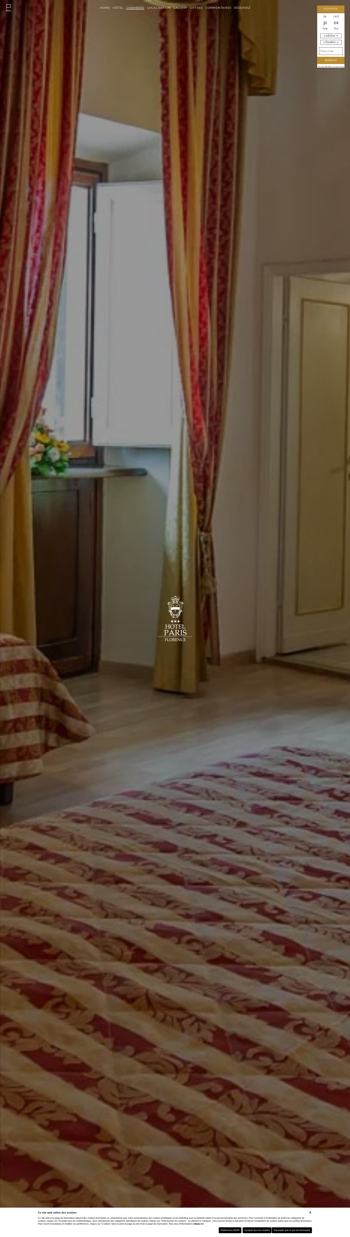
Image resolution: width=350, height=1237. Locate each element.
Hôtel (118, 7)
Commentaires (218, 7)
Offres (196, 7)
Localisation (159, 7)
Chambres (135, 7)
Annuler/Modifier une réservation (331, 66)
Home (105, 7)
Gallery (180, 7)
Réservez (242, 7)
